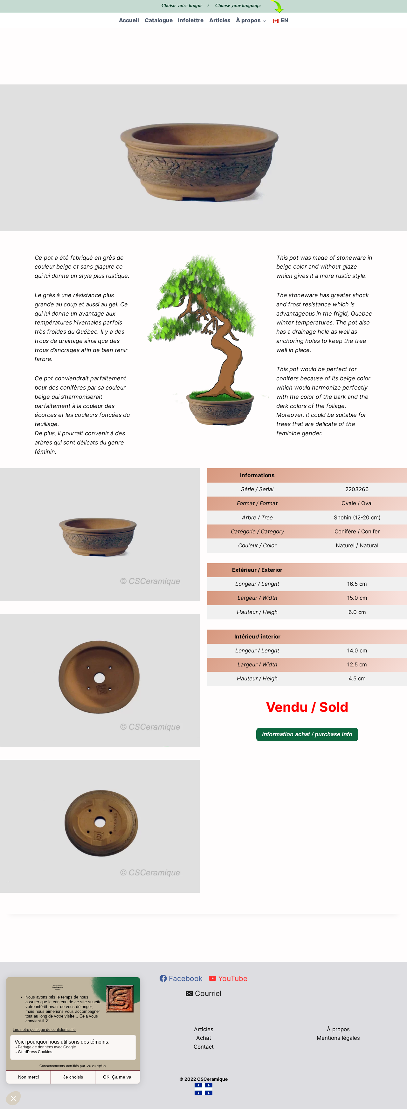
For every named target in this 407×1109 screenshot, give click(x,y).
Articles (220, 20)
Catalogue (159, 20)
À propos (338, 1029)
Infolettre (191, 20)
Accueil (129, 20)
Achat (203, 1038)
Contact (204, 1047)
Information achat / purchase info (307, 734)
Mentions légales (338, 1038)
